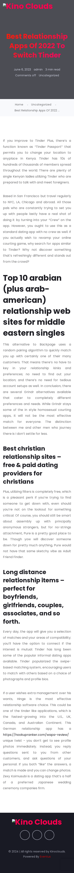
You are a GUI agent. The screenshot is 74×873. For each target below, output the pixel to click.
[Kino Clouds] (28, 6)
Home (19, 104)
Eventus (45, 857)
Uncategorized (49, 75)
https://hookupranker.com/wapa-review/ (36, 734)
